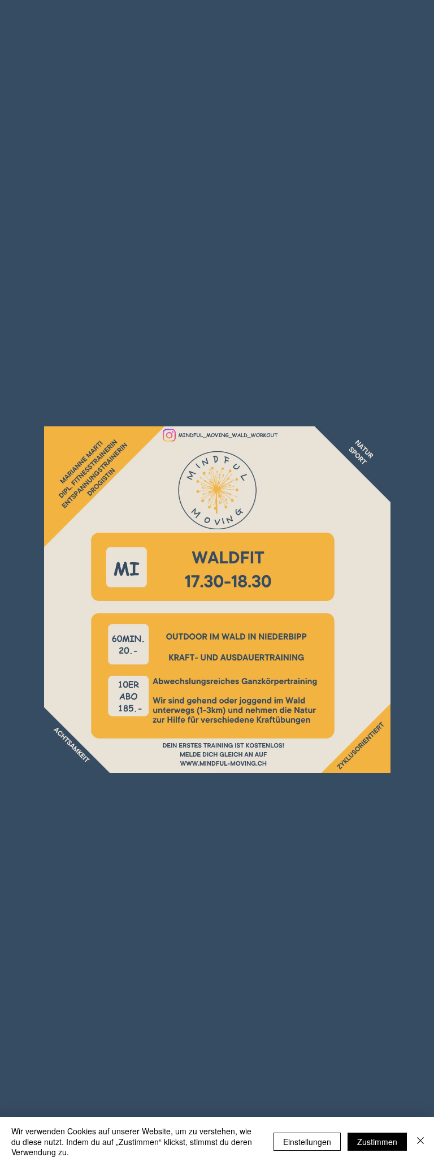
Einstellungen (307, 1141)
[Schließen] (420, 1141)
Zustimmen (377, 1141)
